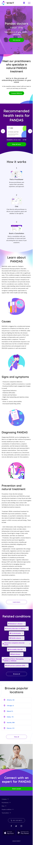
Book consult (16, 788)
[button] (3, 131)
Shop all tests (16, 144)
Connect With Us (16, 93)
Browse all (16, 674)
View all (16, 737)
